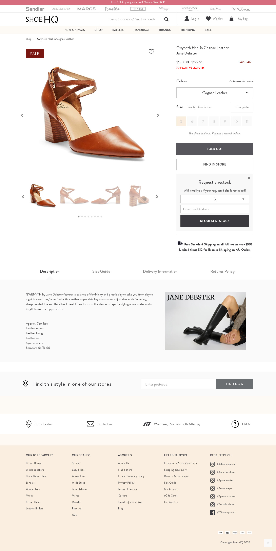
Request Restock (215, 221)
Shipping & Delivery (175, 470)
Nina (75, 515)
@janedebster (225, 480)
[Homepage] (42, 19)
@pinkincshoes (226, 496)
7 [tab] (99, 217)
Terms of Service (127, 489)
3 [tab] (86, 217)
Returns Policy (222, 271)
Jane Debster (186, 53)
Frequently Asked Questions (180, 463)
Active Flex (78, 476)
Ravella (76, 502)
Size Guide (101, 271)
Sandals (30, 483)
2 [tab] (83, 217)
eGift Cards (171, 495)
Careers (122, 495)
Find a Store (125, 470)
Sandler (76, 463)
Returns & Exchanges (176, 476)
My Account (171, 489)
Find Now (234, 384)
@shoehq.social (226, 464)
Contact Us (171, 502)
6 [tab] (96, 217)
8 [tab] (102, 217)
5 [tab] (93, 217)
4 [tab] (89, 217)
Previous (20, 115)
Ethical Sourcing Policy (131, 476)
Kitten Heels (33, 502)
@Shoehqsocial (226, 512)
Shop (28, 39)
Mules (29, 495)
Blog (120, 508)
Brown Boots (33, 463)
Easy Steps (78, 470)
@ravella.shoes (226, 504)
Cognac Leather (214, 93)
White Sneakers (35, 470)
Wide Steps (78, 483)
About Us (123, 463)
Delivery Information (160, 271)
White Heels (33, 489)
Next (160, 115)
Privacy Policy (126, 483)
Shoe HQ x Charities (130, 502)
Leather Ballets (34, 508)
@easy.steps (224, 488)
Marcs (75, 495)
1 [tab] (80, 217)
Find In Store (214, 164)
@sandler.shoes (226, 472)
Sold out (215, 149)
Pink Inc (76, 508)
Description (50, 271)
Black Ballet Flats (36, 476)
